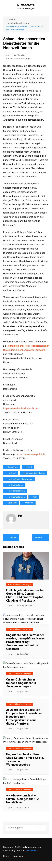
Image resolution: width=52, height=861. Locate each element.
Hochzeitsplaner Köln (18, 345)
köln (35, 497)
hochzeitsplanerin (16, 490)
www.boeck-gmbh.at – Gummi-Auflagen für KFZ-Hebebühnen (23, 799)
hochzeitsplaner (15, 485)
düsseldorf (13, 467)
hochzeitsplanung (16, 497)
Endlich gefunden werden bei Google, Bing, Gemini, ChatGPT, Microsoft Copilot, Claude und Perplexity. (25, 595)
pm (7, 55)
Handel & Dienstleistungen (18, 58)
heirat (29, 467)
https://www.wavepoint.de (30, 454)
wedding (29, 502)
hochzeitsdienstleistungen (20, 479)
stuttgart (12, 502)
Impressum (18, 856)
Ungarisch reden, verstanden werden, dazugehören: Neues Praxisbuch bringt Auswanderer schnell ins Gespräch (25, 642)
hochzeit (12, 473)
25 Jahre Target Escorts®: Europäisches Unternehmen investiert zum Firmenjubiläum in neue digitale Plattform (24, 716)
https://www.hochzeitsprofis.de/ (20, 408)
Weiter (38, 537)
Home (6, 856)
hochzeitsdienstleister (34, 473)
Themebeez (31, 850)
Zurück (13, 537)
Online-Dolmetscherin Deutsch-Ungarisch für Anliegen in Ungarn (21, 683)
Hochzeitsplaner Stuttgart (30, 349)
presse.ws (26, 4)
